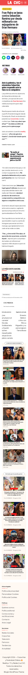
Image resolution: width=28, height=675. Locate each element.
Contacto (5, 619)
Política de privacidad (10, 591)
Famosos (5, 642)
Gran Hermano (18, 101)
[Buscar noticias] (21, 2)
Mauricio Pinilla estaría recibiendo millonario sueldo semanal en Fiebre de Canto (14, 546)
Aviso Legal (6, 622)
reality (23, 131)
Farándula (14, 513)
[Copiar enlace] (22, 57)
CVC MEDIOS (8, 303)
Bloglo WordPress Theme (14, 672)
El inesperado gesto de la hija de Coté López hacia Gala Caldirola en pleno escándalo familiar (8, 284)
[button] (9, 306)
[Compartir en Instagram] (18, 57)
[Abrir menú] (25, 2)
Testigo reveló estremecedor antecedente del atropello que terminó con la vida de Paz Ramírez (14, 571)
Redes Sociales (7, 9)
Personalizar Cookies (10, 594)
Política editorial (8, 610)
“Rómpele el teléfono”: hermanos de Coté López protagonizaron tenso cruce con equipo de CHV (14, 494)
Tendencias (6, 645)
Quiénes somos (8, 607)
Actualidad (14, 566)
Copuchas (6, 636)
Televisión (14, 540)
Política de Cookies (9, 597)
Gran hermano (6, 294)
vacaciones (15, 119)
